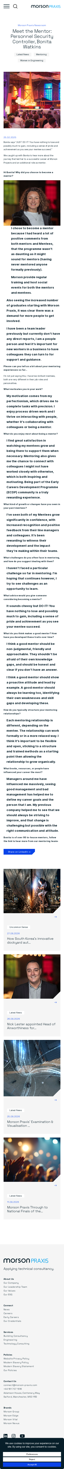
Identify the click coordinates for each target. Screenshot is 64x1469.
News (7, 1309)
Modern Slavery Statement (19, 1366)
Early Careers (11, 1317)
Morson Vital (11, 1419)
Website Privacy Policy (16, 1358)
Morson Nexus (11, 1423)
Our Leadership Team (15, 1286)
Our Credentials (12, 1320)
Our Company (11, 1282)
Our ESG (8, 1294)
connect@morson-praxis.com (20, 1384)
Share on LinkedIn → (19, 851)
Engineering (10, 1339)
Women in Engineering (31, 60)
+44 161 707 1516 (13, 1388)
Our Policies (10, 1370)
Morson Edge (11, 1415)
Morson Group (11, 1411)
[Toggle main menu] (7, 6)
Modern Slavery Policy (16, 1362)
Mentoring (41, 54)
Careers (8, 1313)
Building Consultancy (16, 1335)
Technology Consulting (16, 1343)
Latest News (23, 54)
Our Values (9, 1290)
